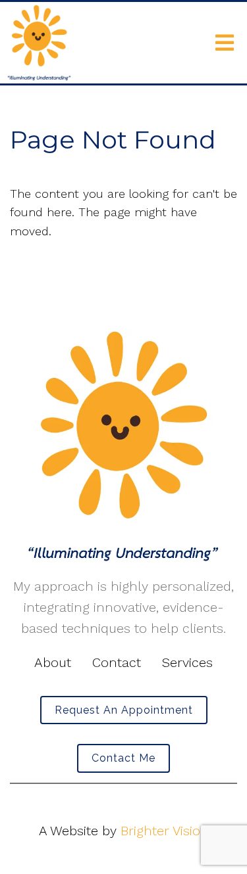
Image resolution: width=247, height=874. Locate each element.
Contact (116, 662)
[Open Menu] (224, 42)
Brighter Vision (165, 831)
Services (187, 662)
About (52, 662)
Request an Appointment (124, 710)
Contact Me (123, 758)
